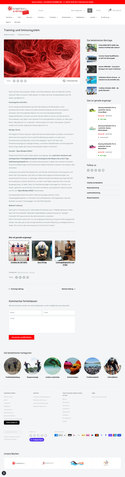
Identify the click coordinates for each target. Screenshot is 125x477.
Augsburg (66, 412)
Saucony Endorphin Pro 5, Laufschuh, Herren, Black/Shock (107, 146)
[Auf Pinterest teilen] (18, 80)
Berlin (64, 399)
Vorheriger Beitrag (17, 289)
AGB (5, 400)
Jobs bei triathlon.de (99, 397)
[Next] (121, 366)
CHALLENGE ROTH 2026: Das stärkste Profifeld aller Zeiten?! (109, 46)
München (65, 402)
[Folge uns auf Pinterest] (99, 170)
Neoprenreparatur (93, 198)
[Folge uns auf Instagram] (95, 170)
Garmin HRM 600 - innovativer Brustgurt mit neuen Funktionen (110, 68)
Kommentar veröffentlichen (21, 337)
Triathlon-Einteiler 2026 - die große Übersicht (109, 89)
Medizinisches (9, 34)
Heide (64, 421)
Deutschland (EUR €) (11, 432)
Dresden (65, 415)
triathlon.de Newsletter (95, 183)
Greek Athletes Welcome (13, 419)
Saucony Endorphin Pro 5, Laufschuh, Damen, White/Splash (107, 128)
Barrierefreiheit (9, 416)
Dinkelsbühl (66, 418)
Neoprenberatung (93, 188)
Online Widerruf (11, 422)
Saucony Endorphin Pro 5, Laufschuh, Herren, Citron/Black (107, 109)
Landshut (66, 408)
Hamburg (65, 405)
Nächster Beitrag (67, 289)
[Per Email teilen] (25, 80)
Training (32, 272)
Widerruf (7, 406)
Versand (7, 403)
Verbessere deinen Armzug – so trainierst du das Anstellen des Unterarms (109, 78)
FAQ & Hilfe (8, 397)
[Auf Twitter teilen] (21, 80)
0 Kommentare (72, 81)
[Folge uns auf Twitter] (92, 170)
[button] (4, 473)
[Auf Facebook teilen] (14, 80)
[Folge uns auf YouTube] (103, 170)
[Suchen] (89, 10)
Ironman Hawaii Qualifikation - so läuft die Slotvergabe (109, 57)
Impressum (8, 409)
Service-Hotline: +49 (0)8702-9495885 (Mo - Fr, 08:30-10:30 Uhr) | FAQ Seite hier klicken (62, 2)
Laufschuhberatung (93, 193)
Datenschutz (8, 412)
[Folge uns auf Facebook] (88, 170)
